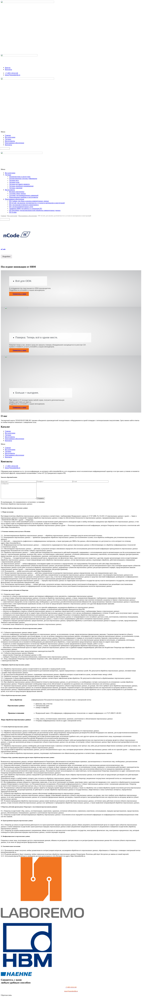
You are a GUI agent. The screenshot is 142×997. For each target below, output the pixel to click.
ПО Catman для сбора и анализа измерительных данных (29, 201)
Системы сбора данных (17, 193)
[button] (71, 132)
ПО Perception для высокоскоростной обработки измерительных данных (35, 210)
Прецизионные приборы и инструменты (23, 197)
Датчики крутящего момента (19, 184)
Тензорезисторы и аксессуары (19, 177)
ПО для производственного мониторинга (24, 205)
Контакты (8, 145)
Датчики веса (14, 180)
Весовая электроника (16, 192)
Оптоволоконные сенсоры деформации (23, 178)
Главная (8, 135)
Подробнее (6, 256)
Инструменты (10, 141)
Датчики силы (14, 182)
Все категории (10, 137)
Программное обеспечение (14, 143)
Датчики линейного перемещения (21, 186)
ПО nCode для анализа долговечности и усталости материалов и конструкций (37, 203)
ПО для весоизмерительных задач (21, 207)
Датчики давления (15, 188)
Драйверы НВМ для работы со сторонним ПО (25, 208)
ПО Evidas (13, 212)
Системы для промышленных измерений (23, 195)
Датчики (8, 139)
